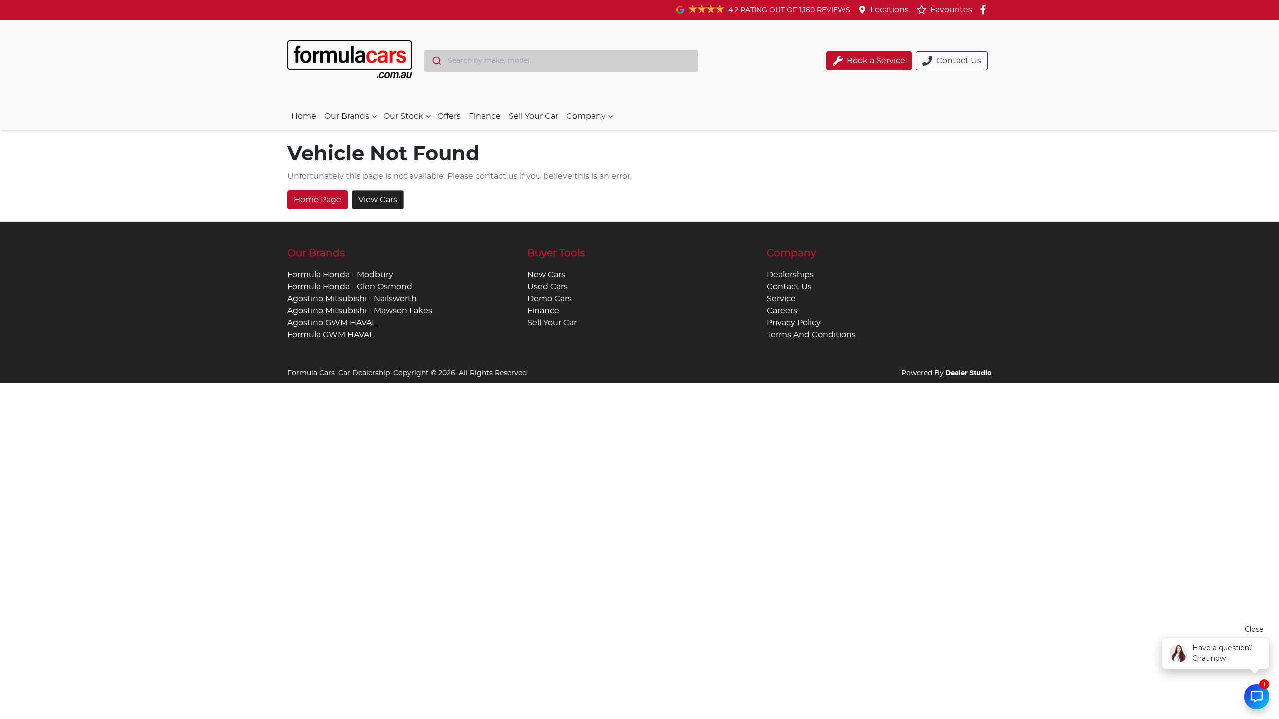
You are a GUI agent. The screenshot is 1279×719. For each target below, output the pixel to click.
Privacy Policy (794, 323)
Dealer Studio (969, 373)
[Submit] (436, 61)
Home (303, 116)
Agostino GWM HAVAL (331, 323)
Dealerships (790, 275)
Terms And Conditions (811, 335)
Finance (485, 116)
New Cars (546, 275)
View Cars (377, 200)
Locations (889, 10)
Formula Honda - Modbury (340, 275)
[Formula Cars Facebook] (985, 9)
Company (586, 116)
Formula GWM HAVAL (330, 335)
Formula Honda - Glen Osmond (349, 287)
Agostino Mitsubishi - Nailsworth (352, 299)
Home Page (317, 200)
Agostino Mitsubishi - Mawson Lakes (359, 311)
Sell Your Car (533, 116)
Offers (449, 116)
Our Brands (346, 116)
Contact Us (789, 287)
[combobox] (561, 61)
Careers (782, 311)
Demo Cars (549, 299)
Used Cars (547, 287)
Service (781, 299)
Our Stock (403, 116)
